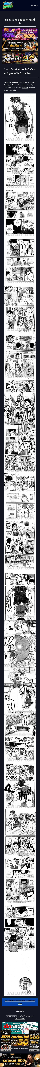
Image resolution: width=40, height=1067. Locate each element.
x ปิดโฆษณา (6, 1050)
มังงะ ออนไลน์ (27, 1048)
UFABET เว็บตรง (20, 1018)
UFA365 (15, 1016)
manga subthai (12, 1048)
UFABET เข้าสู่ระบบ (26, 1016)
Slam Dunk (20, 1048)
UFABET (9, 1016)
